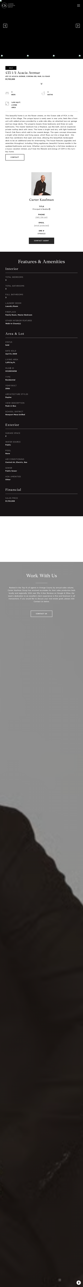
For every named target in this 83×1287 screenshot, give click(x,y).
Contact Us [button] (41, 614)
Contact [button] (15, 157)
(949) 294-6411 (41, 217)
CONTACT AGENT (41, 241)
